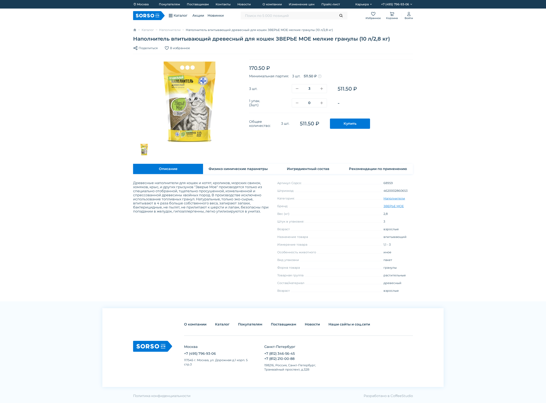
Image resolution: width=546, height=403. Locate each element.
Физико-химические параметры (238, 169)
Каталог (148, 30)
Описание (168, 169)
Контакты (223, 4)
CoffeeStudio (402, 396)
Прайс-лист (330, 4)
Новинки (216, 15)
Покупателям (169, 4)
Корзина (392, 18)
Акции (198, 15)
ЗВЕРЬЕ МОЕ (393, 206)
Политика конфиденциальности (161, 396)
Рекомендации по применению (378, 169)
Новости (244, 4)
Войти (409, 18)
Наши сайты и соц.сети (349, 324)
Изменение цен (302, 4)
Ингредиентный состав (308, 169)
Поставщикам (198, 4)
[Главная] (134, 30)
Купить (350, 124)
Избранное (373, 18)
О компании (272, 4)
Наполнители (170, 30)
